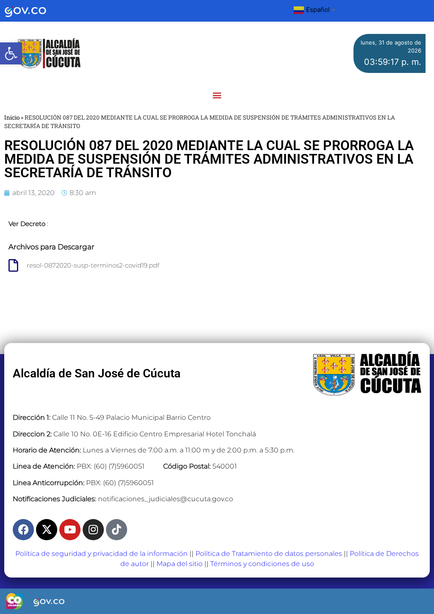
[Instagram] (93, 529)
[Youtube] (70, 529)
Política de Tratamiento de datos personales (268, 554)
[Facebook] (23, 529)
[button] (11, 53)
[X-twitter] (46, 529)
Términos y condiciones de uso (262, 564)
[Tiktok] (116, 529)
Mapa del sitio (179, 564)
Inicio (11, 117)
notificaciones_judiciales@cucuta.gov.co (165, 499)
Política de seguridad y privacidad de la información (101, 554)
